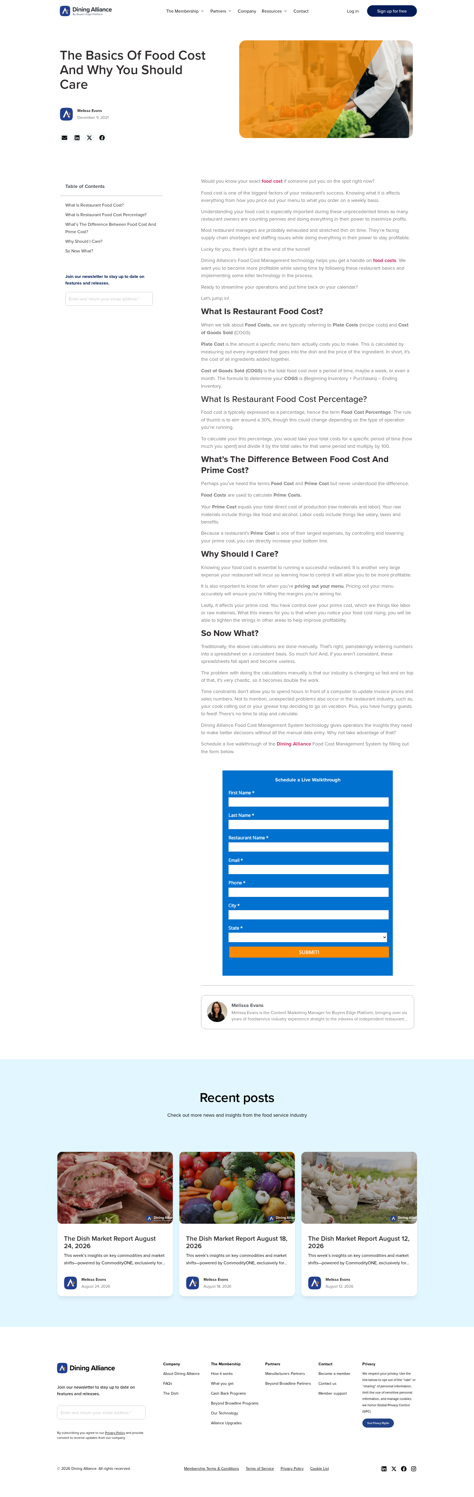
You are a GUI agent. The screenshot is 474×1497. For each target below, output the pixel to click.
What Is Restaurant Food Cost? (94, 205)
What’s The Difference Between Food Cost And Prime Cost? (110, 228)
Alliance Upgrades (226, 1423)
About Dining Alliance (181, 1373)
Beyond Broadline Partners (288, 1383)
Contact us (327, 1383)
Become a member (334, 1373)
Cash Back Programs (228, 1393)
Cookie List (319, 1468)
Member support (332, 1393)
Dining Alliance (294, 743)
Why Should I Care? (83, 241)
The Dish (171, 1393)
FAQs (167, 1383)
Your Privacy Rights (378, 1423)
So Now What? (79, 251)
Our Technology (224, 1413)
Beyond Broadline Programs (235, 1403)
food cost (272, 181)
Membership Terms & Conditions (211, 1468)
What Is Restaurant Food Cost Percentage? (105, 215)
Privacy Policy (115, 1432)
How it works (222, 1373)
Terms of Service (260, 1468)
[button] (185, 11)
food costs (384, 260)
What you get (222, 1383)
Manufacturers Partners (285, 1373)
